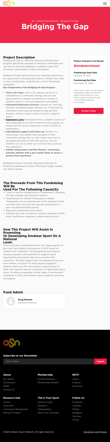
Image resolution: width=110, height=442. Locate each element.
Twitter (75, 409)
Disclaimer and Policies (95, 432)
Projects (76, 382)
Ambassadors (44, 409)
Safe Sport (8, 405)
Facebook (77, 402)
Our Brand (8, 379)
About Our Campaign (48, 413)
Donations (77, 386)
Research (42, 405)
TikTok (75, 420)
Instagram (77, 413)
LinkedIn (76, 405)
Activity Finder (45, 402)
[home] (9, 3)
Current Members (46, 379)
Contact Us (8, 389)
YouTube (76, 416)
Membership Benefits (48, 382)
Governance (9, 382)
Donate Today (89, 111)
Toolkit (6, 402)
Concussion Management (15, 409)
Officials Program (12, 413)
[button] (103, 3)
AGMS (6, 386)
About (75, 379)
